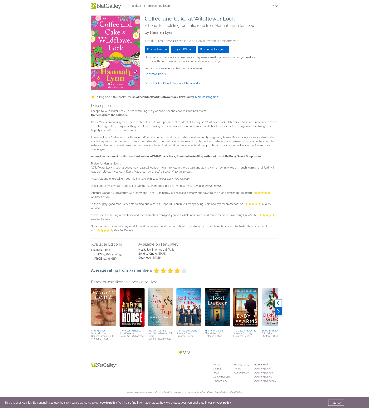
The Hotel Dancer (214, 330)
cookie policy (108, 402)
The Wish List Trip (157, 330)
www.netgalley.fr (263, 368)
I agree (336, 402)
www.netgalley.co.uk (265, 380)
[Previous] (278, 303)
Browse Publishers (158, 5)
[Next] (278, 311)
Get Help (217, 368)
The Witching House (130, 330)
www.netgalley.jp (263, 376)
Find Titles (134, 5)
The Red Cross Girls (186, 330)
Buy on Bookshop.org (213, 49)
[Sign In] (274, 6)
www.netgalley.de (263, 372)
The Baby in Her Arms (244, 330)
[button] (103, 308)
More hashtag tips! (207, 97)
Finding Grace (98, 330)
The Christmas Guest (273, 330)
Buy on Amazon (157, 49)
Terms (237, 368)
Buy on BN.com (183, 49)
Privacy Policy (241, 364)
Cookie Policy (241, 372)
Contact (217, 364)
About (216, 372)
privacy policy (222, 402)
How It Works (220, 380)
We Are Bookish (221, 376)
